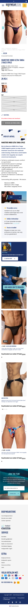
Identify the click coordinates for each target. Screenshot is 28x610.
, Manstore (10, 70)
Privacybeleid (20, 598)
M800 (6, 70)
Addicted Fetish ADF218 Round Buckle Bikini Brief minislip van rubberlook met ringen (13, 401)
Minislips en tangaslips (12, 67)
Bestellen (3, 536)
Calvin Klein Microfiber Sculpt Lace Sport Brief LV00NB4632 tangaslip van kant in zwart (12, 349)
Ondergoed (8, 48)
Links (2, 567)
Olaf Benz (8, 450)
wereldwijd (16, 223)
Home (2, 48)
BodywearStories (5, 558)
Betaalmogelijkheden (6, 539)
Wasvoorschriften (6, 565)
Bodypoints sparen (6, 560)
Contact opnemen (6, 520)
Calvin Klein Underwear (11, 346)
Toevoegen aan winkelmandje (13, 123)
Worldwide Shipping (6, 546)
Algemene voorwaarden (9, 598)
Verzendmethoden (6, 541)
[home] (13, 6)
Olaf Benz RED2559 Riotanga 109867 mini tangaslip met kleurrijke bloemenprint (13, 453)
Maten (3, 562)
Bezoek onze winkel (6, 518)
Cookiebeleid (6, 599)
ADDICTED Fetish (4, 398)
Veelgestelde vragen (6, 548)
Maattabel (6, 115)
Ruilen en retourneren (7, 543)
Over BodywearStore (6, 516)
